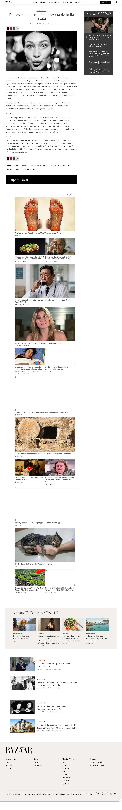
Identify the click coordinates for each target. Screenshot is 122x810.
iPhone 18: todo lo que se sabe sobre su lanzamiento (99, 45)
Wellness (41, 633)
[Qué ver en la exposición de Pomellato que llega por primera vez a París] (22, 707)
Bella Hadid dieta (39, 165)
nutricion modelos (60, 165)
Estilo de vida (67, 2)
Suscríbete (106, 2)
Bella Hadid (12, 165)
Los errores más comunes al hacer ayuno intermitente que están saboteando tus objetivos (49, 640)
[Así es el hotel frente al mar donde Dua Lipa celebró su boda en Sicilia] (22, 683)
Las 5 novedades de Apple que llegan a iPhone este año (54, 665)
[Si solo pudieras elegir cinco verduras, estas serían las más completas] (73, 624)
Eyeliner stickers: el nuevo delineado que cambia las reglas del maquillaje (100, 70)
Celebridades (54, 2)
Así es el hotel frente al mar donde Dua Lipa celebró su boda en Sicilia (57, 684)
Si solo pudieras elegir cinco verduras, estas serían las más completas (73, 638)
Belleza (43, 2)
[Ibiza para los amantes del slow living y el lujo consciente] (97, 624)
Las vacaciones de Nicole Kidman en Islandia (24, 637)
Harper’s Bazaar (48, 24)
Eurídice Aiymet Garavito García (53, 669)
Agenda (77, 2)
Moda (35, 2)
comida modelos (31, 169)
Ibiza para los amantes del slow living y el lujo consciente (96, 638)
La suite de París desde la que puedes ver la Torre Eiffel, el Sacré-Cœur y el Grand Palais (57, 726)
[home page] (8, 2)
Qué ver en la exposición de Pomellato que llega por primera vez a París (56, 708)
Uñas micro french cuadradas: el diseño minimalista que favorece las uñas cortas (100, 37)
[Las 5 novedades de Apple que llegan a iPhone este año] (22, 664)
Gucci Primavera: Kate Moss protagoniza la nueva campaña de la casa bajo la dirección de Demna (99, 54)
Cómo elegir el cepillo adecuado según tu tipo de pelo (100, 63)
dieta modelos (13, 169)
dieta (24, 165)
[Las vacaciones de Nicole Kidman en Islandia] (24, 624)
